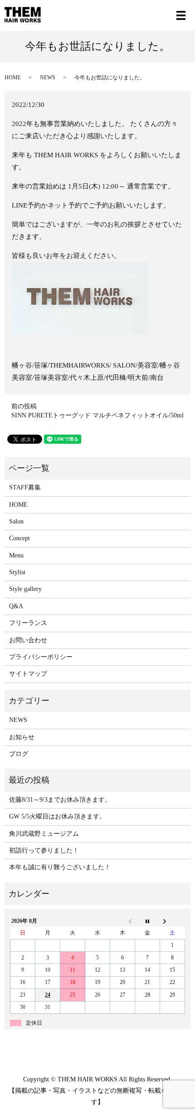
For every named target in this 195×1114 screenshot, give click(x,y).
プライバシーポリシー (41, 657)
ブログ (18, 754)
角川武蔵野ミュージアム (44, 833)
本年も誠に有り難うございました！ (60, 867)
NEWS (47, 77)
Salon (16, 521)
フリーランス (28, 623)
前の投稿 (24, 406)
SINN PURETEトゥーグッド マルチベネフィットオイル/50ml (97, 415)
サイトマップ (28, 673)
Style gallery (25, 589)
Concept (19, 538)
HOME (13, 77)
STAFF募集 (25, 487)
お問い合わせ (28, 640)
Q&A (16, 606)
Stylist (17, 572)
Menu (16, 555)
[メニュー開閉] (180, 15)
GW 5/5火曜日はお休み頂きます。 (57, 816)
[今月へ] (147, 921)
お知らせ (21, 737)
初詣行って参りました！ (44, 850)
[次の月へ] (172, 921)
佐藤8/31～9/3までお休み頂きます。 (60, 799)
